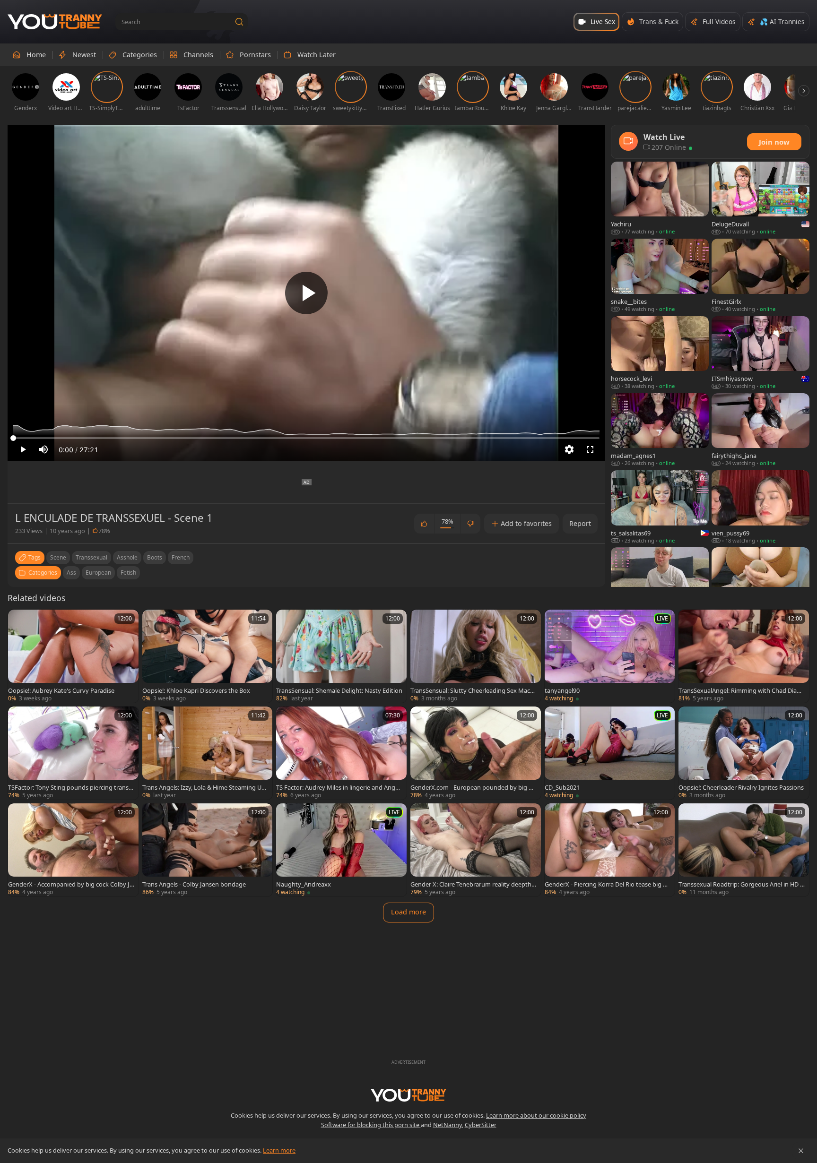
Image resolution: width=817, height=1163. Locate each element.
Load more (408, 911)
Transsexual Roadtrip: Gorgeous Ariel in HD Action (741, 884)
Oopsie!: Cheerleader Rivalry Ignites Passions (741, 787)
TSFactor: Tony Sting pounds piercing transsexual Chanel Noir (69, 787)
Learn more (279, 1150)
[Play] (306, 293)
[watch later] (19, 621)
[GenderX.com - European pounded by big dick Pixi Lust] (475, 753)
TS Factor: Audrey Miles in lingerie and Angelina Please (338, 787)
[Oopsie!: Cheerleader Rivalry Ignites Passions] (743, 753)
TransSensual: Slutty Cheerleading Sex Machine (472, 690)
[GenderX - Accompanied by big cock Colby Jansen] (73, 849)
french (181, 557)
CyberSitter (480, 1124)
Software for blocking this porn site (371, 1124)
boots (154, 557)
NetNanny (447, 1124)
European (98, 573)
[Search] (239, 22)
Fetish (128, 573)
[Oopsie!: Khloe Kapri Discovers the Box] (207, 656)
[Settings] (569, 449)
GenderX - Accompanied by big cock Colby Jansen (70, 884)
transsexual (91, 557)
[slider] (306, 438)
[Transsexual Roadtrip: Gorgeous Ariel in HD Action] (743, 849)
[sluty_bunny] (760, 584)
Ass (71, 573)
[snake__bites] (660, 276)
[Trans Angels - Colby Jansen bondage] (207, 849)
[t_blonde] (660, 584)
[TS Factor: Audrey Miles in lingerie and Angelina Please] (341, 753)
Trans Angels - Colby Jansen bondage (194, 884)
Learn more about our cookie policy (536, 1115)
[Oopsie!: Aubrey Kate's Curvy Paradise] (73, 656)
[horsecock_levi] (660, 353)
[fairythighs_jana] (760, 430)
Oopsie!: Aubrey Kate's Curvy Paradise (61, 690)
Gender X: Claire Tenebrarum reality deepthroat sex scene (472, 884)
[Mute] (43, 449)
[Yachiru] (660, 199)
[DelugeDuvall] (760, 199)
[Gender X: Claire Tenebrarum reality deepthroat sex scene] (475, 849)
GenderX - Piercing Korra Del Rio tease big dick (608, 884)
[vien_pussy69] (760, 507)
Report (580, 523)
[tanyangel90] (610, 656)
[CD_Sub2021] (610, 753)
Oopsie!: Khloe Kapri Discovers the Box (196, 690)
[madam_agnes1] (660, 430)
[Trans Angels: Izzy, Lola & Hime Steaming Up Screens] (207, 753)
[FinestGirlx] (760, 276)
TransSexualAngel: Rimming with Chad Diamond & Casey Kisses (740, 690)
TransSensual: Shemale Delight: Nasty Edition (339, 690)
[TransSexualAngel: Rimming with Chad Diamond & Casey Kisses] (743, 656)
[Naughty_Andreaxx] (341, 849)
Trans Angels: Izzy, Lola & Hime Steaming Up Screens (203, 787)
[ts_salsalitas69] (660, 507)
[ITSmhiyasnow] (760, 353)
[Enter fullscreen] (590, 449)
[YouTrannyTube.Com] (55, 22)
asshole (127, 557)
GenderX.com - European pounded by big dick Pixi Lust (473, 787)
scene (58, 557)
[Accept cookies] (800, 1150)
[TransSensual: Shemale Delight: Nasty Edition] (341, 656)
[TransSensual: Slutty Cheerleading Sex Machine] (475, 656)
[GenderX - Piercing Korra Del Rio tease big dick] (610, 849)
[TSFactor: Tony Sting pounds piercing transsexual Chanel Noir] (73, 753)
